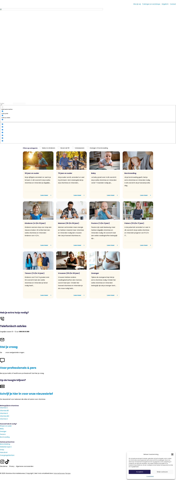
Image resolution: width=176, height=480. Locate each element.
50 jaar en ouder (32, 173)
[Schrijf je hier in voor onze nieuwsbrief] (2, 386)
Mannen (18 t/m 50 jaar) (68, 223)
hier (3, 352)
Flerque (67, 473)
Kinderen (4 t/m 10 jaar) (35, 223)
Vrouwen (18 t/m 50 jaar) (69, 273)
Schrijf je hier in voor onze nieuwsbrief (26, 394)
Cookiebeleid (150, 476)
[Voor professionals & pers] (2, 360)
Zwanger (95, 273)
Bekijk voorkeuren (162, 472)
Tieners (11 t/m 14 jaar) (34, 273)
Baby (93, 173)
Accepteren (139, 472)
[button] (172, 454)
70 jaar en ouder (65, 173)
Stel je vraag (9, 347)
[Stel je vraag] (2, 339)
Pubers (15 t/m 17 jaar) (134, 223)
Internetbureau (59, 473)
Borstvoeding (130, 173)
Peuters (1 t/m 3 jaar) (100, 223)
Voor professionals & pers (18, 368)
